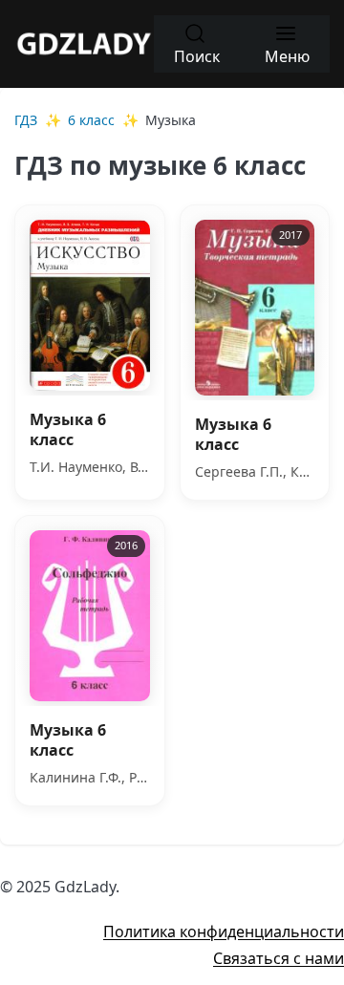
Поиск (197, 56)
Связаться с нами (278, 958)
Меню (287, 56)
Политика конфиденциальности (223, 931)
